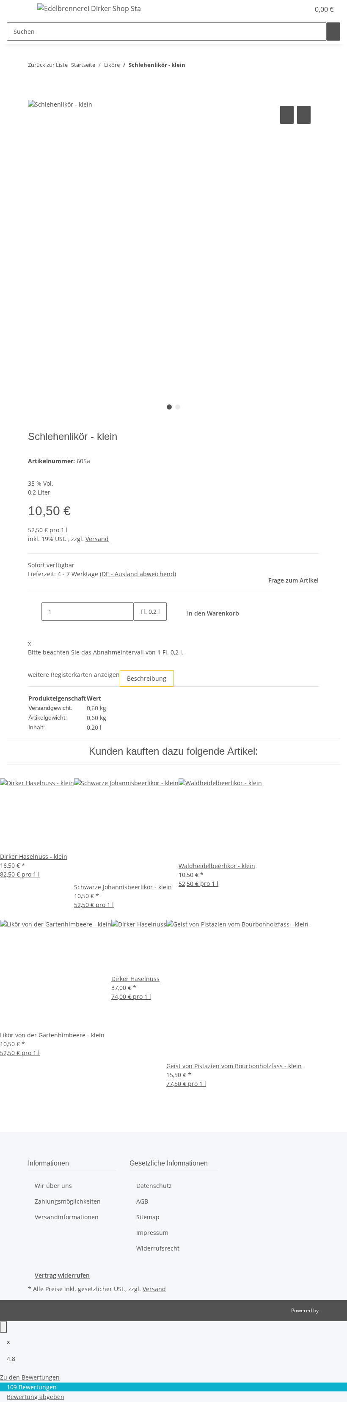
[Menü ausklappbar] (17, 9)
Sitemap (148, 1217)
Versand (97, 539)
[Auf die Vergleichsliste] (287, 115)
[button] (286, 9)
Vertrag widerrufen (62, 1275)
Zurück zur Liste (48, 65)
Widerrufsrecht (157, 1248)
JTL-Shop (330, 1310)
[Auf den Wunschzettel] (304, 115)
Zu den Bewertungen (30, 1377)
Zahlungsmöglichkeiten (68, 1201)
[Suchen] (333, 31)
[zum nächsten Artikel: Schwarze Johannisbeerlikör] (207, 67)
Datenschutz (154, 1186)
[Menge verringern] (34, 611)
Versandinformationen (67, 1217)
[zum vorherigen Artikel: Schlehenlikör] (192, 67)
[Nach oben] (3, 1327)
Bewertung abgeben (35, 1397)
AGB (142, 1201)
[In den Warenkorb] (34, 94)
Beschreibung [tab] (146, 678)
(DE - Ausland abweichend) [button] (138, 574)
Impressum (152, 1233)
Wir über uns (53, 1186)
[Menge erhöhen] (140, 630)
